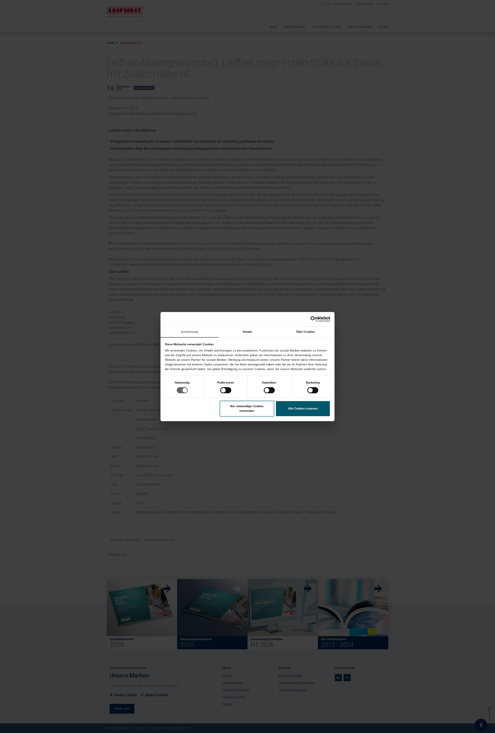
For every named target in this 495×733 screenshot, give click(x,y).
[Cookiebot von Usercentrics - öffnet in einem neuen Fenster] (313, 319)
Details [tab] (247, 331)
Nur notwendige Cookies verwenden (247, 409)
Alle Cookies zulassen (303, 408)
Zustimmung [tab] (189, 331)
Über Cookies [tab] (305, 331)
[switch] (225, 390)
